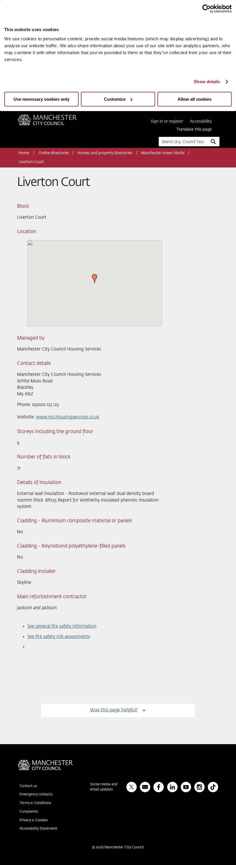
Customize (114, 99)
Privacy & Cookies (34, 820)
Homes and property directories (104, 153)
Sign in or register (167, 121)
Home (24, 153)
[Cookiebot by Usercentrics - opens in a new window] (206, 8)
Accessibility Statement (38, 828)
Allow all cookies (195, 99)
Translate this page (194, 129)
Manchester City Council (55, 117)
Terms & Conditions (35, 803)
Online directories (54, 153)
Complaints (29, 811)
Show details (207, 81)
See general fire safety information (61, 626)
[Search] (213, 141)
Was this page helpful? (114, 710)
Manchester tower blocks (162, 153)
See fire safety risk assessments (58, 637)
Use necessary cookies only (41, 99)
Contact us (28, 786)
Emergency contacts (36, 794)
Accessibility (201, 121)
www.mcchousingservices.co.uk (67, 417)
